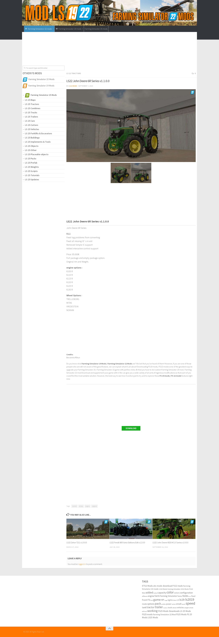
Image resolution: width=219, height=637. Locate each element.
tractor (150, 607)
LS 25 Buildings (32, 137)
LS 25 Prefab (31, 162)
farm (157, 595)
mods (144, 604)
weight (186, 608)
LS (178, 600)
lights (170, 600)
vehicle (174, 608)
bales (155, 593)
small (178, 603)
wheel (191, 608)
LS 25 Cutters (31, 125)
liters (174, 600)
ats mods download (162, 585)
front (144, 599)
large (166, 600)
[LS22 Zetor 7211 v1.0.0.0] (87, 529)
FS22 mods (178, 585)
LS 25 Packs (30, 158)
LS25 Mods (153, 617)
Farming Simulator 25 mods (96, 29)
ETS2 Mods (147, 585)
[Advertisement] (131, 53)
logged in (82, 564)
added (149, 592)
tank (144, 607)
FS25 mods (147, 614)
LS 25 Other (30, 150)
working (152, 611)
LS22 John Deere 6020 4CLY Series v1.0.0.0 (170, 542)
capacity (161, 592)
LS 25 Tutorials (32, 175)
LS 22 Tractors (73, 73)
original (94, 506)
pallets (163, 604)
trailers (165, 608)
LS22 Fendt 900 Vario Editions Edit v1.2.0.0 (127, 542)
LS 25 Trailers (31, 116)
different (145, 596)
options (150, 603)
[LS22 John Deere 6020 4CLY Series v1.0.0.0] (173, 529)
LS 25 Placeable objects (36, 154)
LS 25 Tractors (32, 104)
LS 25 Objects (31, 146)
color (170, 592)
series (174, 604)
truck (170, 607)
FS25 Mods (181, 614)
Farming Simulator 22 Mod (164, 614)
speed (190, 603)
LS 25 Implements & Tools (38, 141)
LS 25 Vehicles (32, 129)
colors (176, 593)
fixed (193, 596)
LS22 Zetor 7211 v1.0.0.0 (76, 542)
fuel (151, 600)
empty (81, 506)
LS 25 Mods (185, 611)
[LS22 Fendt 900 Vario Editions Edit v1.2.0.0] (131, 529)
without (144, 611)
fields (185, 595)
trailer (159, 607)
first (189, 596)
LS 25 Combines (32, 108)
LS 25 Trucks (31, 112)
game (157, 600)
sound (183, 604)
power (168, 604)
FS (149, 599)
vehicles (180, 607)
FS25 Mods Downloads (169, 611)
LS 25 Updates (32, 179)
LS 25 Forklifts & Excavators (38, 133)
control (74, 506)
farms (179, 596)
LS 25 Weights (32, 166)
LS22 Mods (73, 86)
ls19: (182, 599)
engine (87, 506)
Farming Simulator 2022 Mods (178, 589)
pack (158, 603)
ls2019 (189, 599)
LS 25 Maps (30, 99)
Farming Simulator (168, 596)
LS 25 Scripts (31, 171)
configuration (186, 592)
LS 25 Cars (30, 120)
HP (162, 599)
